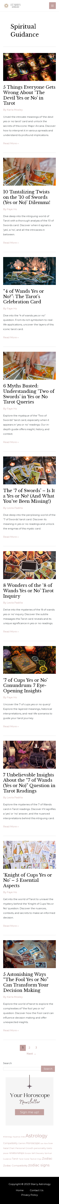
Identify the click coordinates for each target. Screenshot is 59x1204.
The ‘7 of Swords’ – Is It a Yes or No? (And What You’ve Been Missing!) (29, 496)
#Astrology (7, 1137)
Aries (23, 1137)
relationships (16, 1153)
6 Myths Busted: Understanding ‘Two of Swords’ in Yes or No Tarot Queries (28, 394)
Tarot (15, 1158)
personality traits (43, 1148)
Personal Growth (24, 1148)
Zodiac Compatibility (15, 1165)
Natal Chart (9, 1148)
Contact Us (36, 1190)
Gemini (21, 1143)
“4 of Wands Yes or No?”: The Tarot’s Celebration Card (23, 296)
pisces (5, 1153)
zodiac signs (39, 1165)
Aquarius (16, 1137)
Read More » (11, 143)
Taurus (33, 1159)
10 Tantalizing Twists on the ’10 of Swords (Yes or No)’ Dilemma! (26, 197)
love (50, 1143)
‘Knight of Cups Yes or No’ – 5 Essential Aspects (27, 880)
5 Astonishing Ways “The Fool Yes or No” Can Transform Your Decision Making (25, 982)
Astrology (36, 1135)
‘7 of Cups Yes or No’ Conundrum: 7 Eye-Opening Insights (25, 685)
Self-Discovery (38, 1153)
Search (7, 1063)
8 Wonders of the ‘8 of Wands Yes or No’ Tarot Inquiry (28, 591)
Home (20, 1190)
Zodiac (47, 1158)
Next (31, 1053)
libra (46, 1143)
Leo (41, 1143)
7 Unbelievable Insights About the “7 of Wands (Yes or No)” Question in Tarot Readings (29, 783)
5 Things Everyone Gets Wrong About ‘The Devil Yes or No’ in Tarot (29, 95)
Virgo (39, 1159)
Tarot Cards (24, 1159)
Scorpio (28, 1153)
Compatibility (10, 1143)
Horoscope (33, 1143)
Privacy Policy (29, 1194)
